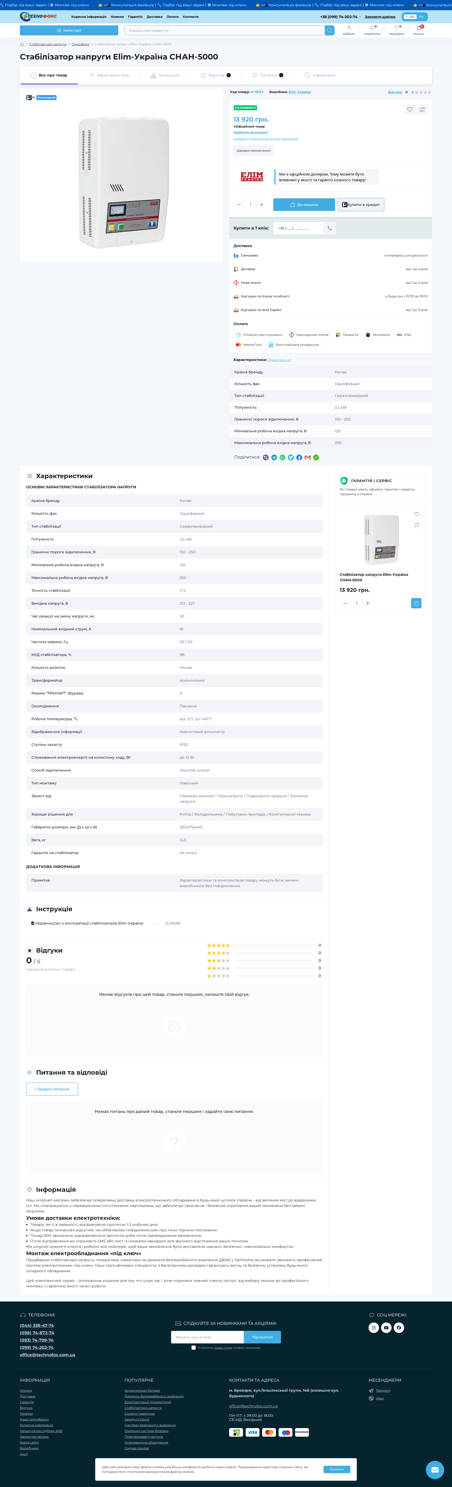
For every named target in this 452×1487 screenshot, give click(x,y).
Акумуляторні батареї (142, 1390)
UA (411, 17)
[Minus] (239, 204)
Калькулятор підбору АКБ (41, 1431)
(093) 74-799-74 (37, 1340)
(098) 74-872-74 (37, 1332)
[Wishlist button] (410, 109)
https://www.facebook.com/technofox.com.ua (399, 1327)
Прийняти (337, 1469)
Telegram (383, 1390)
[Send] (330, 228)
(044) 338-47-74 (37, 1325)
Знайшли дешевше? (251, 132)
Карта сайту (29, 1442)
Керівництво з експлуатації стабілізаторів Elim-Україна (89, 923)
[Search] (329, 30)
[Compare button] (422, 109)
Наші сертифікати (34, 1419)
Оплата (173, 17)
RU (421, 17)
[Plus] (261, 204)
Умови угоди (223, 1347)
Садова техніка (137, 1448)
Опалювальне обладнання (146, 1442)
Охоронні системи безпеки (146, 1431)
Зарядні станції (137, 1419)
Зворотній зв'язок (34, 1437)
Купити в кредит (363, 204)
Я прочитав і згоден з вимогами (229, 1347)
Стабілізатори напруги (47, 44)
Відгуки (26, 1408)
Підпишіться (262, 1337)
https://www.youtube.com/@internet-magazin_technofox (386, 1327)
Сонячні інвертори (140, 1413)
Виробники (29, 1448)
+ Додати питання (52, 1089)
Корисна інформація (88, 17)
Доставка (154, 17)
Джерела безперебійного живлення (154, 1396)
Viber (380, 1398)
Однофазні (80, 44)
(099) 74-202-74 (37, 1347)
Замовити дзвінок (380, 17)
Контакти (191, 17)
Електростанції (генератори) (148, 1402)
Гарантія (135, 17)
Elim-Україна (300, 92)
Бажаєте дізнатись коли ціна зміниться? (266, 138)
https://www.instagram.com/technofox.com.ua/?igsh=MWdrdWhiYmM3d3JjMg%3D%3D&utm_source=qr (374, 1327)
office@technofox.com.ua (47, 1354)
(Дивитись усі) (279, 360)
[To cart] (416, 603)
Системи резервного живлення (150, 1425)
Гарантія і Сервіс (371, 480)
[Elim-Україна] (252, 176)
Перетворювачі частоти (144, 1437)
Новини (117, 17)
